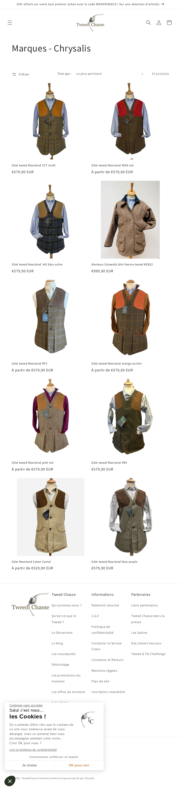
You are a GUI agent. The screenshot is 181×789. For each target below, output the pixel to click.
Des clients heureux (146, 643)
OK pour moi (79, 765)
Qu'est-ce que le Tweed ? (64, 619)
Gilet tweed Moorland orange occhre (116, 363)
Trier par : (64, 73)
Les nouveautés (63, 654)
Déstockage (60, 664)
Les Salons (139, 632)
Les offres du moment (68, 692)
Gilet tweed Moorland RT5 (29, 363)
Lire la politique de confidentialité (33, 749)
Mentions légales (104, 670)
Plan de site (100, 681)
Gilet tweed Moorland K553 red (112, 165)
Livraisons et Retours (107, 660)
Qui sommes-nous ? (67, 605)
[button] (10, 781)
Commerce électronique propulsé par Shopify (66, 778)
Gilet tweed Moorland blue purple (114, 562)
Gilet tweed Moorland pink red (32, 463)
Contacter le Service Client (106, 646)
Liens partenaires (144, 605)
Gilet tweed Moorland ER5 (109, 463)
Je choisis (29, 765)
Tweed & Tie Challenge (148, 654)
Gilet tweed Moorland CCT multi (34, 165)
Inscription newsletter (108, 692)
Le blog (57, 643)
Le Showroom (62, 632)
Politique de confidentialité (102, 630)
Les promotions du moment (66, 678)
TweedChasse (29, 778)
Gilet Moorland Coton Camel (31, 562)
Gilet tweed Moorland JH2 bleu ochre (37, 264)
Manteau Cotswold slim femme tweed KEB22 (122, 264)
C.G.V (95, 616)
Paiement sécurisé (105, 605)
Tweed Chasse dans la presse (148, 619)
